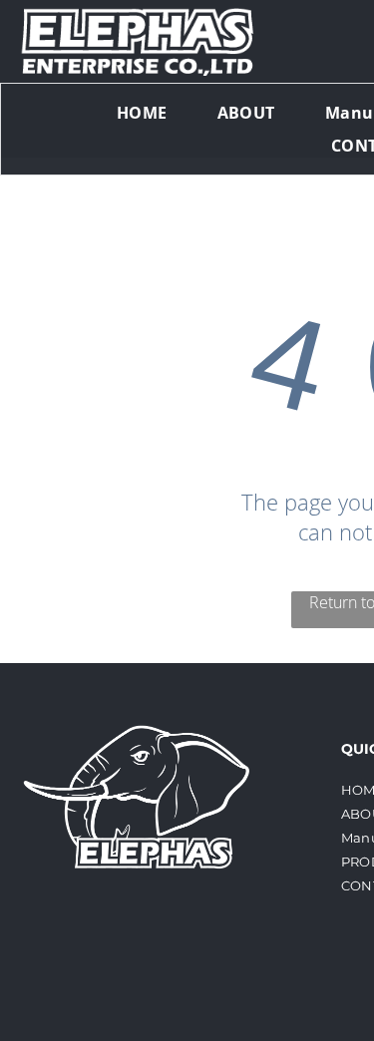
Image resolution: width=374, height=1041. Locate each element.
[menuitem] (142, 113)
